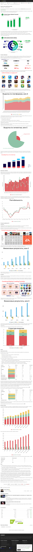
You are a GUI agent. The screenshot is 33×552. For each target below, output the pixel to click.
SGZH (2, 516)
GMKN (2, 510)
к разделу (31, 507)
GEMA (2, 513)
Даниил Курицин (7, 7)
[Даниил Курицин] (2, 490)
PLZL (2, 514)
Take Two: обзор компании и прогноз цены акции (13, 501)
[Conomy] (4, 1)
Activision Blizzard (3, 9)
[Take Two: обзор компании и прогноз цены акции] (3, 502)
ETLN (2, 517)
